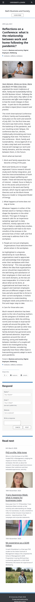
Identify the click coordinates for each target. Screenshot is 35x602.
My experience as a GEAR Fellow (17, 544)
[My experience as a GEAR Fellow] (19, 575)
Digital (26, 50)
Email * (6, 400)
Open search (31, 2)
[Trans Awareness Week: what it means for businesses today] (19, 528)
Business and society (16, 50)
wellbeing (13, 56)
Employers (5, 53)
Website (6, 410)
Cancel (17, 427)
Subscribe (17, 15)
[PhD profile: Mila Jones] (19, 480)
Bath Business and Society (17, 11)
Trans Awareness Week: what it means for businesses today (17, 497)
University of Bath (17, 2)
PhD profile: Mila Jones (16, 452)
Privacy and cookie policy (20, 599)
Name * (6, 392)
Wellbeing (13, 53)
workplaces (19, 56)
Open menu (3, 2)
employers (7, 56)
